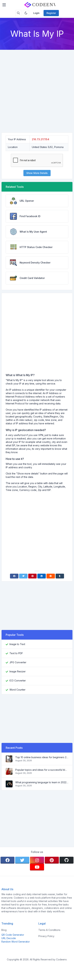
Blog (4, 929)
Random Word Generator (15, 941)
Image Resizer (17, 671)
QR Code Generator (12, 934)
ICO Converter (17, 680)
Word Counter (17, 689)
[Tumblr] (60, 576)
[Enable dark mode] (26, 13)
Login (36, 13)
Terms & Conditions (49, 929)
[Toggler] (4, 5)
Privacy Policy (46, 936)
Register (51, 13)
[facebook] (8, 860)
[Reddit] (50, 576)
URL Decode (8, 938)
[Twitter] (23, 576)
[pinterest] (52, 860)
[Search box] (18, 13)
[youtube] (37, 867)
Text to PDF (16, 653)
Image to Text (17, 644)
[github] (67, 860)
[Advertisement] (37, 88)
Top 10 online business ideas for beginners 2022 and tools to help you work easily (41, 757)
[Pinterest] (32, 576)
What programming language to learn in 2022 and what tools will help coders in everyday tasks (41, 782)
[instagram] (37, 860)
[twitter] (22, 860)
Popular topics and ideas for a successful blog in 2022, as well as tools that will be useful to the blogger (41, 769)
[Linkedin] (41, 576)
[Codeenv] (39, 5)
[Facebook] (14, 576)
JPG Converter (17, 662)
